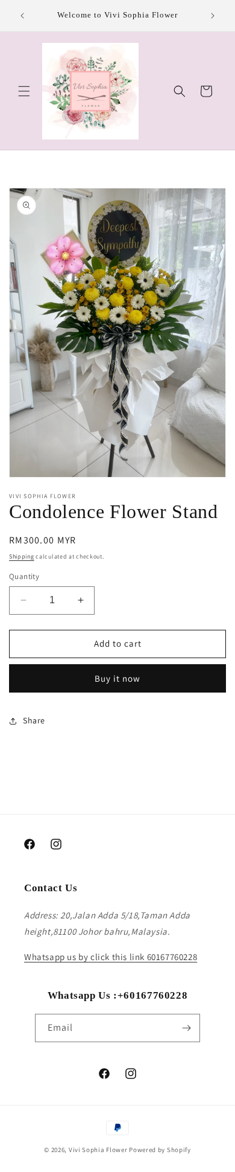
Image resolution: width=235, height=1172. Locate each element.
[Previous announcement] (22, 15)
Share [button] (34, 720)
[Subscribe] (186, 1028)
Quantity (24, 576)
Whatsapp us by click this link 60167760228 (110, 956)
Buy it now (117, 678)
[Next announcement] (212, 15)
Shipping (21, 556)
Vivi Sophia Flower (98, 1149)
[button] (24, 91)
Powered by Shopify (160, 1149)
